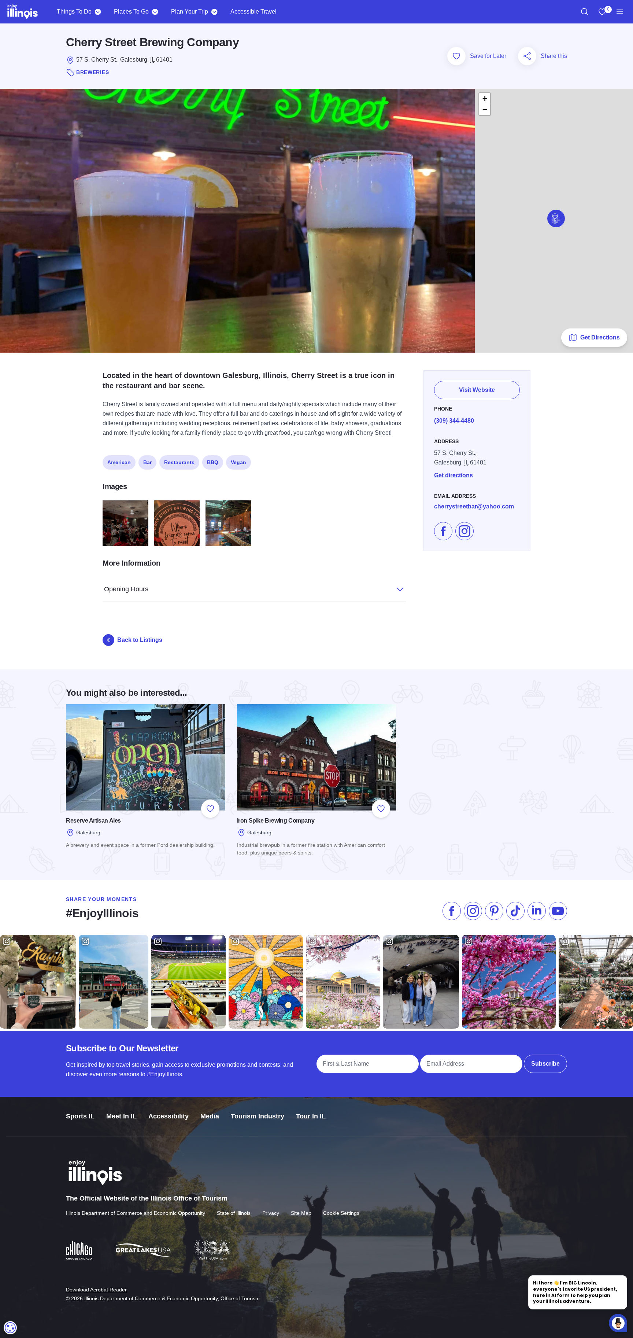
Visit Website (477, 390)
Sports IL (80, 1116)
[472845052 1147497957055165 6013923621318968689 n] (125, 523)
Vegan (238, 462)
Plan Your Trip (189, 11)
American (119, 462)
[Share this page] (527, 56)
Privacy (270, 1213)
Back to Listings (139, 640)
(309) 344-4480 (454, 421)
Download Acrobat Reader (96, 1290)
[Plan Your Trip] (214, 11)
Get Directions (600, 337)
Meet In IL (121, 1116)
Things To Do (74, 11)
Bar (147, 462)
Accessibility (168, 1116)
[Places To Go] (154, 11)
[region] (585, 12)
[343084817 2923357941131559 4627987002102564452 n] (177, 523)
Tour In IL (311, 1116)
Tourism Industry (257, 1116)
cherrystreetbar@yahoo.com (474, 506)
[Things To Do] (97, 11)
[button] (556, 218)
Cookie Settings (341, 1213)
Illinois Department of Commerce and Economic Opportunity (135, 1213)
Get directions (453, 475)
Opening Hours (126, 589)
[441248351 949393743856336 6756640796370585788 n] (228, 523)
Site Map (301, 1213)
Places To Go (131, 11)
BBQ (212, 462)
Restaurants (179, 462)
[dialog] (10, 1327)
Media (209, 1116)
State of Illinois (234, 1213)
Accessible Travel (253, 11)
